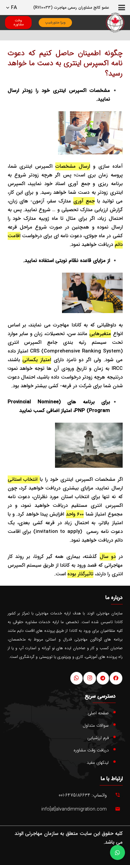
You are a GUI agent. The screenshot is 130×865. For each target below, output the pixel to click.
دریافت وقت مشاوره (91, 750)
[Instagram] (89, 678)
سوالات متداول (96, 725)
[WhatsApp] (76, 678)
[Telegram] (103, 678)
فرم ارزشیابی (98, 737)
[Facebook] (116, 678)
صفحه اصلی (98, 713)
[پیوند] (115, 22)
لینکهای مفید (98, 762)
